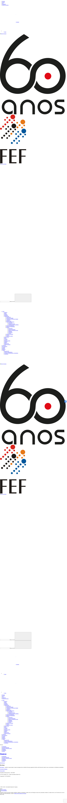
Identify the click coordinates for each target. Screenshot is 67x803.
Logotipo (5, 339)
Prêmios (5, 342)
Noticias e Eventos (7, 344)
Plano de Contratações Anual (13, 330)
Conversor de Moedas (3, 769)
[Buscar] (8, 631)
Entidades (5, 341)
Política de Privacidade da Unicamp (20, 793)
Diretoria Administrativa (10, 321)
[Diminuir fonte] (24, 656)
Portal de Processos (5, 5)
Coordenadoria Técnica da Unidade (12, 319)
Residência (4, 4)
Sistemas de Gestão (9, 336)
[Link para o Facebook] (8, 309)
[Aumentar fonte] (8, 656)
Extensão (3, 347)
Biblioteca (3, 349)
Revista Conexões (7, 340)
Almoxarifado (2, 770)
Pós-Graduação (4, 346)
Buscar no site (12, 301)
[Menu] (8, 362)
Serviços (9, 333)
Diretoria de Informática (10, 325)
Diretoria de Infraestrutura (10, 326)
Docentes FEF (6, 351)
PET (3, 3)
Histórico (5, 312)
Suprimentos (10, 328)
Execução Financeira (11, 329)
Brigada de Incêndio (9, 334)
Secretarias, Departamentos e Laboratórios (11, 353)
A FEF (3, 311)
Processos (5, 338)
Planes (5, 726)
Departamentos (8, 709)
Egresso (3, 2)
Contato (3, 350)
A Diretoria (10, 322)
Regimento (6, 315)
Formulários (10, 332)
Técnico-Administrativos (8, 352)
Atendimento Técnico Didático (13, 324)
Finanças (7, 327)
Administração (6, 316)
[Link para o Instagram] (24, 309)
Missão (5, 313)
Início (1, 762)
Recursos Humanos (11, 323)
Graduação (4, 345)
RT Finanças (2, 767)
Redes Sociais (6, 343)
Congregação (8, 317)
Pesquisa (3, 348)
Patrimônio (10, 331)
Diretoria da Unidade (9, 318)
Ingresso (3, 1)
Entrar (5, 31)
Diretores (5, 314)
